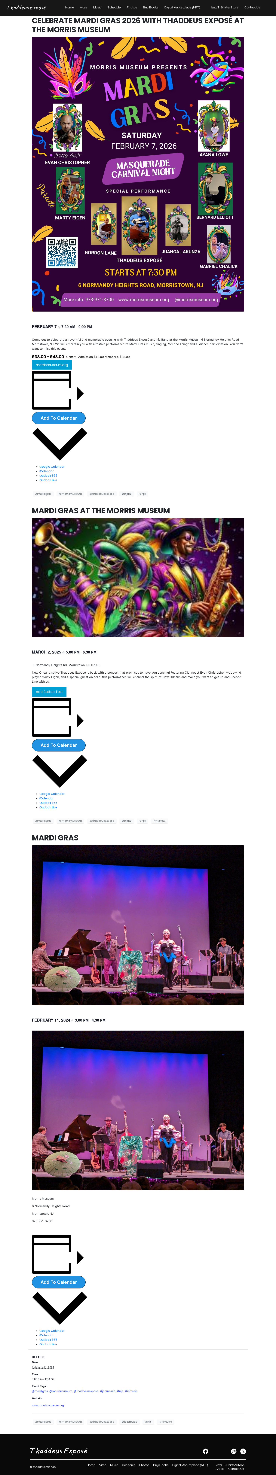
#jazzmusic (107, 1391)
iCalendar (46, 471)
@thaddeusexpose (102, 494)
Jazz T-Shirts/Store (224, 8)
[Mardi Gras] (138, 925)
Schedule (114, 8)
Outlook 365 (48, 476)
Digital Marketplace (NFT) (182, 8)
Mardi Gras (55, 838)
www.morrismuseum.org (48, 1405)
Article (220, 1469)
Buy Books (150, 8)
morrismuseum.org (52, 364)
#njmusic (131, 1391)
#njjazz (126, 494)
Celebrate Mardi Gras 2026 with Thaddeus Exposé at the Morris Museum (138, 25)
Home (69, 8)
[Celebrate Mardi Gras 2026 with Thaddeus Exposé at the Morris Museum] (138, 174)
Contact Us (252, 8)
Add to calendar (59, 418)
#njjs (142, 494)
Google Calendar (52, 467)
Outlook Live (48, 480)
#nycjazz (159, 821)
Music (97, 8)
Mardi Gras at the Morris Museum (101, 510)
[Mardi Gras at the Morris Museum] (138, 577)
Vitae (83, 8)
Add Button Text (49, 691)
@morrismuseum (70, 494)
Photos (132, 8)
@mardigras (43, 494)
